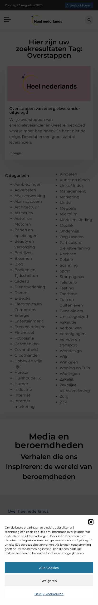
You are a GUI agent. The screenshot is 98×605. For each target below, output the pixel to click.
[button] (90, 522)
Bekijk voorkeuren (49, 594)
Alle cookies (49, 568)
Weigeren (49, 581)
